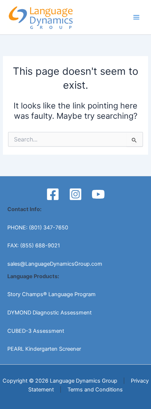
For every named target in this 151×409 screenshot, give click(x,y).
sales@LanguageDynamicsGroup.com (54, 264)
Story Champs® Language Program (51, 294)
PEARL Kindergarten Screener (44, 349)
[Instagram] (75, 194)
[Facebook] (53, 194)
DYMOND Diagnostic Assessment (49, 312)
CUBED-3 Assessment (35, 331)
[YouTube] (98, 194)
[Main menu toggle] (136, 17)
